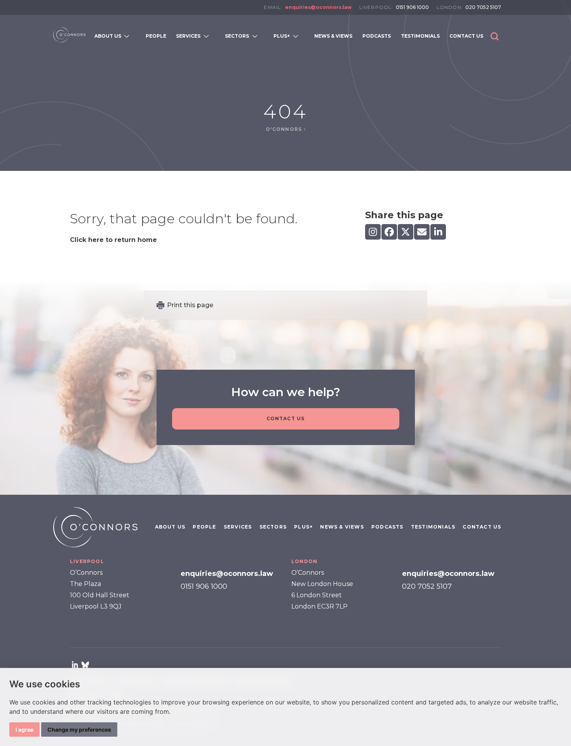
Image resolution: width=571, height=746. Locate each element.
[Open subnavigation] (128, 36)
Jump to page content (286, 18)
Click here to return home (113, 239)
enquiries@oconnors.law (318, 7)
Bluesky (85, 664)
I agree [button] (24, 729)
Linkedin (75, 664)
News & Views (342, 527)
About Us (170, 527)
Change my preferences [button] (79, 729)
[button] (494, 36)
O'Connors (285, 129)
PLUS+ (303, 527)
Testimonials (433, 527)
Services (238, 527)
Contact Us (285, 418)
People (204, 527)
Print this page (190, 305)
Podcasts (387, 527)
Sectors (273, 527)
